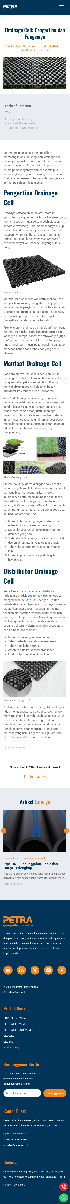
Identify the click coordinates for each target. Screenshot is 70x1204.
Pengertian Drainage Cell (23, 119)
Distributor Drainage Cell (23, 128)
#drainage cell (18, 748)
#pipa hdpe (16, 884)
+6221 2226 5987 (16, 1185)
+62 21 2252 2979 (16, 1133)
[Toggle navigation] (61, 7)
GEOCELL (9, 1035)
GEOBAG (8, 1041)
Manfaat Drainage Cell (22, 123)
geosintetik (35, 595)
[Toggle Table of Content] (8, 112)
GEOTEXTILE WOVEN (15, 1023)
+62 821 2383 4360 (17, 1139)
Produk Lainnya (12, 1047)
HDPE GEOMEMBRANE (16, 1018)
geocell (59, 178)
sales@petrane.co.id (17, 1145)
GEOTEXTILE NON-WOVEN (18, 1029)
